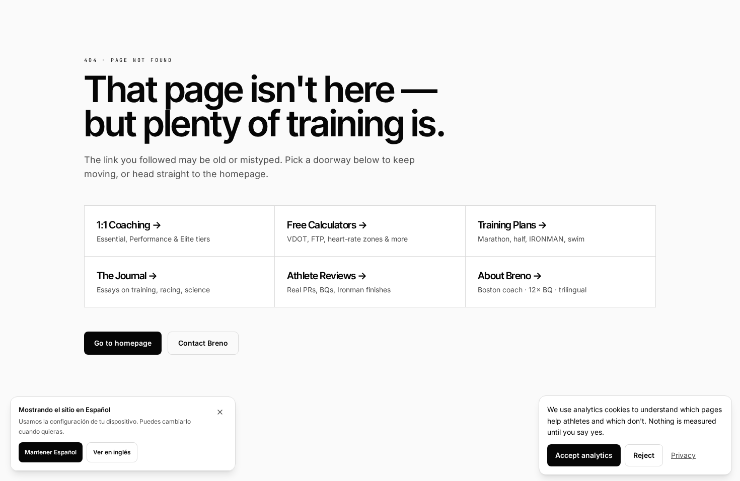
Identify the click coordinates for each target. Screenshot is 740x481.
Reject (643, 455)
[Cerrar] (220, 412)
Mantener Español (51, 452)
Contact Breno (203, 343)
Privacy (683, 455)
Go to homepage (123, 343)
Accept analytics (584, 455)
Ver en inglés (112, 452)
